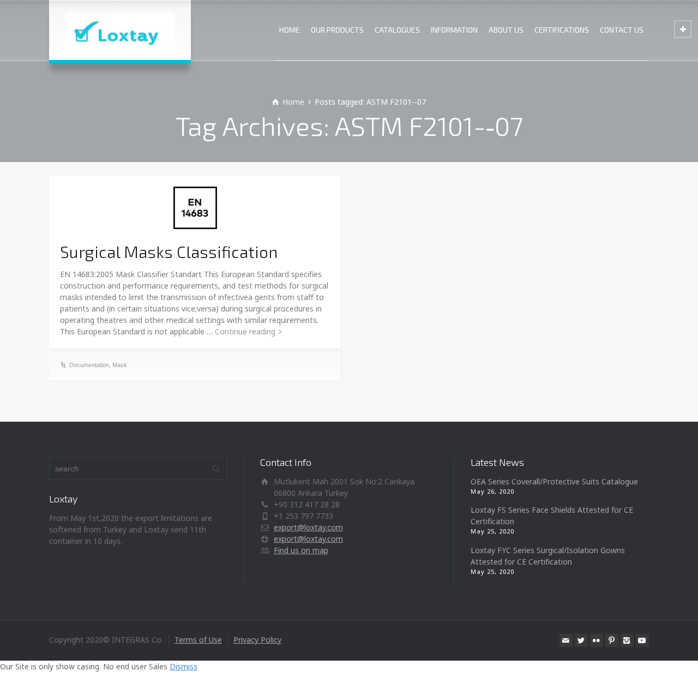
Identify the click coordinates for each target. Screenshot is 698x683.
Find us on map (301, 550)
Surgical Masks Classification (169, 251)
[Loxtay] (120, 30)
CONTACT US (621, 29)
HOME (289, 29)
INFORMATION (454, 29)
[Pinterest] (611, 640)
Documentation (89, 365)
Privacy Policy (257, 639)
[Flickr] (596, 640)
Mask (119, 365)
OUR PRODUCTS (337, 29)
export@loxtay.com (308, 527)
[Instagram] (627, 640)
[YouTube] (642, 640)
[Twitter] (581, 640)
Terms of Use (198, 639)
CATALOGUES (397, 29)
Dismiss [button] (183, 666)
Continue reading (245, 331)
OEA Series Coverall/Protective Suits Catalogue (554, 481)
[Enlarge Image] (195, 208)
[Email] (566, 640)
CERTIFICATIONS (561, 29)
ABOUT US (506, 29)
